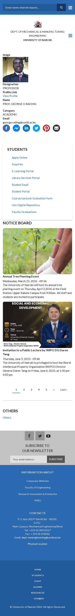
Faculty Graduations (24, 211)
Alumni (37, 587)
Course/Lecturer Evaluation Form (32, 198)
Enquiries (17, 164)
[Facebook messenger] (16, 127)
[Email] (56, 127)
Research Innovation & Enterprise (37, 493)
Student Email (20, 184)
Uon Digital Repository (26, 205)
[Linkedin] (26, 127)
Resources (37, 593)
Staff (37, 581)
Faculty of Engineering (37, 487)
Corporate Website (38, 480)
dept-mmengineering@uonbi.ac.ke (41, 537)
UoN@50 (39, 599)
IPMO (37, 500)
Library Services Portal (26, 177)
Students (38, 575)
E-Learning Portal (23, 171)
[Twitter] (36, 127)
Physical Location (37, 543)
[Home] (37, 23)
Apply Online (19, 157)
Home (37, 570)
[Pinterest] (46, 127)
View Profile (10, 96)
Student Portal (21, 191)
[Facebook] (6, 127)
